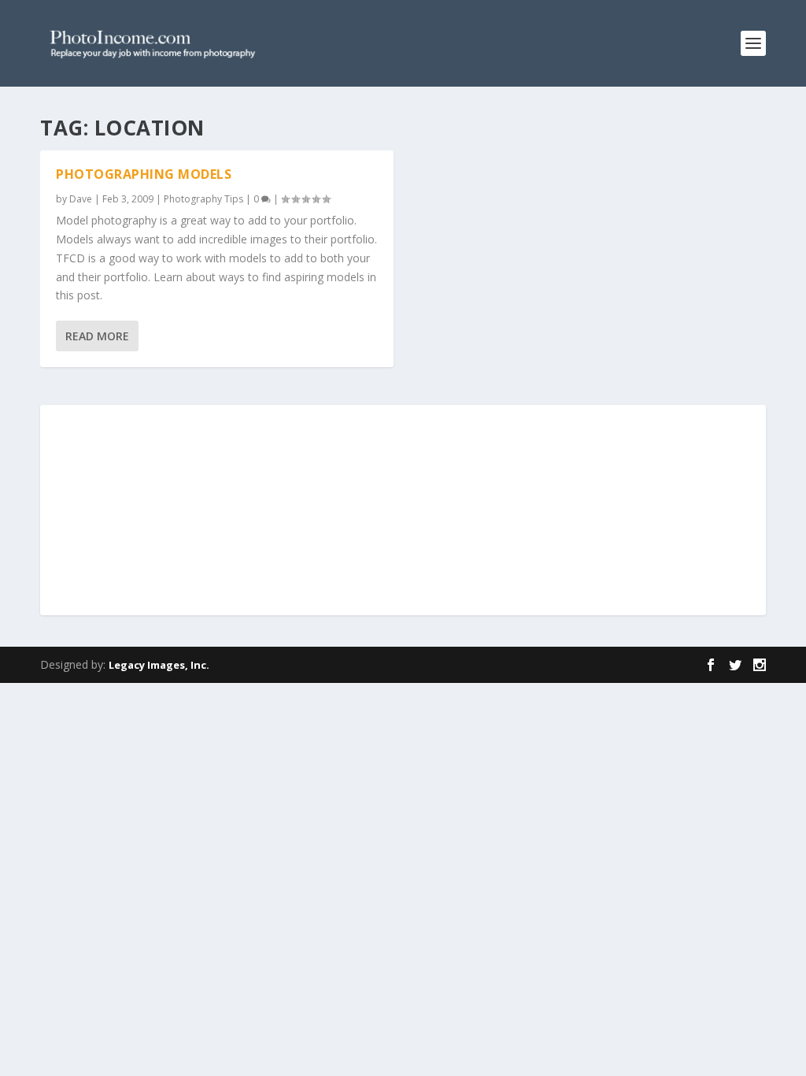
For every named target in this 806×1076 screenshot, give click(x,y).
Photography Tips (203, 199)
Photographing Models (143, 174)
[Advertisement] (403, 511)
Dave (80, 199)
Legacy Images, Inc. (159, 665)
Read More (97, 335)
